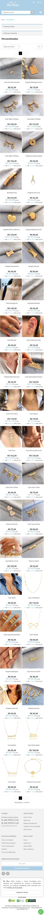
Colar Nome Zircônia (33, 671)
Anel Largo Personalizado (12, 635)
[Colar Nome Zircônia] (33, 657)
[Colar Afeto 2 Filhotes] (33, 105)
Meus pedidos (28, 846)
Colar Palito (12, 598)
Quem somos (28, 817)
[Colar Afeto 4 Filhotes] (11, 105)
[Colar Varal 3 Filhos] (11, 473)
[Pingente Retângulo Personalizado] (11, 657)
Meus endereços (29, 849)
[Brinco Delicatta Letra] (33, 326)
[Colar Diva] (11, 437)
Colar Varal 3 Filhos (12, 487)
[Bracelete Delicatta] (33, 289)
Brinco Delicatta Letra (34, 340)
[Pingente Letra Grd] (11, 694)
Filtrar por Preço (9, 26)
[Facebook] (3, 874)
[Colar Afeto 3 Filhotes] (11, 142)
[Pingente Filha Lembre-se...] (11, 216)
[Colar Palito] (11, 584)
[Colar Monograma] (11, 289)
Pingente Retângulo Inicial (33, 82)
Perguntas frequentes (30, 823)
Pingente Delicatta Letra (11, 377)
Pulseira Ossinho (33, 266)
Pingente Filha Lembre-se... (11, 229)
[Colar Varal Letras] (11, 400)
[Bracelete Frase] (11, 179)
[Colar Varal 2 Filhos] (33, 510)
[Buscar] (32, 12)
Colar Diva (11, 450)
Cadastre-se (27, 843)
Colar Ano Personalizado (12, 82)
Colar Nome (12, 782)
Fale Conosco (28, 829)
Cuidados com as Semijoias (32, 826)
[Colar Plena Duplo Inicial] (33, 437)
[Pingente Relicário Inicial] (33, 216)
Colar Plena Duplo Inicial (34, 450)
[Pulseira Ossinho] (33, 252)
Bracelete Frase (12, 193)
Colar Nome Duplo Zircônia (33, 377)
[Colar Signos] (33, 400)
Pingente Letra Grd (12, 708)
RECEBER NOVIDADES (22, 868)
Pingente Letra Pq (33, 708)
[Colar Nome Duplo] (33, 731)
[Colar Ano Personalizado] (11, 68)
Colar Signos (34, 414)
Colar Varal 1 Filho (34, 487)
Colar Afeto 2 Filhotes (33, 119)
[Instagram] (7, 874)
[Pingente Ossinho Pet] (11, 252)
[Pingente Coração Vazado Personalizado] (33, 142)
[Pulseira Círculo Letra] (33, 768)
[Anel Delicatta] (11, 326)
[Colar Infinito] (33, 621)
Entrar (25, 840)
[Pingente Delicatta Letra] (11, 363)
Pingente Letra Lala (34, 193)
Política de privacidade (8, 843)
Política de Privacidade (14, 887)
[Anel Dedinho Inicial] (11, 547)
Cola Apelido (12, 745)
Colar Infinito (34, 635)
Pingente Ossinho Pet (12, 266)
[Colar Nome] (11, 768)
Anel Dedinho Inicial (11, 561)
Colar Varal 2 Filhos (34, 524)
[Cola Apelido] (11, 731)
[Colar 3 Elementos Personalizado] (33, 584)
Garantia (4, 849)
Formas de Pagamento (9, 852)
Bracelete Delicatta (34, 303)
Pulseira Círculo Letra (34, 782)
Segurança (27, 820)
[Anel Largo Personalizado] (11, 621)
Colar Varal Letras (11, 414)
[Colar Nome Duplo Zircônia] (33, 363)
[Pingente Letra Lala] (33, 179)
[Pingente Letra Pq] (33, 694)
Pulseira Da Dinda (11, 524)
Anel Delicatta (11, 340)
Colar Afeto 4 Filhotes (12, 119)
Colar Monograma (12, 303)
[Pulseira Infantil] (33, 547)
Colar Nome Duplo (34, 745)
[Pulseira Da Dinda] (11, 510)
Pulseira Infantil (34, 561)
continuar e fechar (22, 892)
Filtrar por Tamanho (10, 33)
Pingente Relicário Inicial (34, 229)
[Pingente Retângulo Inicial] (33, 68)
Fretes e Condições (7, 840)
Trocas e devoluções (8, 846)
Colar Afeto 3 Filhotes (12, 156)
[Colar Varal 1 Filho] (33, 473)
